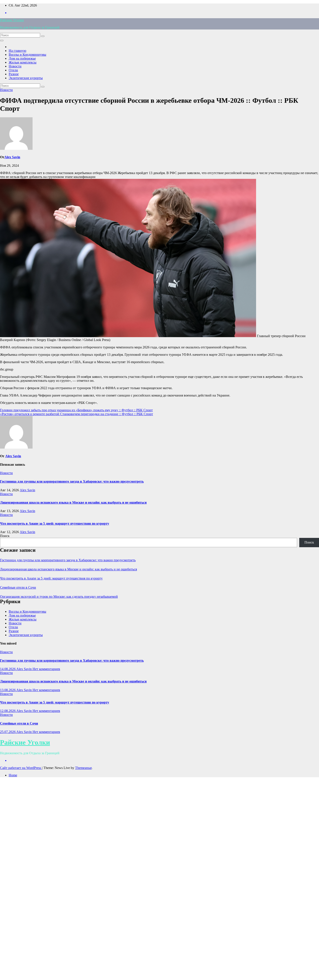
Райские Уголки (12, 20)
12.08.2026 (8, 711)
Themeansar (83, 768)
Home (13, 775)
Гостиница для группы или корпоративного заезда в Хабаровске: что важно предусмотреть (72, 481)
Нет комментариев (46, 669)
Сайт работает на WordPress (21, 768)
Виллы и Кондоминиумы (27, 54)
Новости (15, 66)
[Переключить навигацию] (1, 40)
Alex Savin (12, 157)
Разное (14, 74)
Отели (13, 70)
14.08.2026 (8, 669)
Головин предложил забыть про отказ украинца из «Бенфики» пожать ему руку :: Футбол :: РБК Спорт (76, 410)
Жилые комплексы (22, 62)
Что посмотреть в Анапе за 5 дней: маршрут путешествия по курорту (54, 523)
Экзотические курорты (26, 78)
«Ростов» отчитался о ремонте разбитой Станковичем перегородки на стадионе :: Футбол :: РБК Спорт (76, 414)
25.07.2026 (8, 732)
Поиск (5, 536)
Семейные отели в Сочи (18, 587)
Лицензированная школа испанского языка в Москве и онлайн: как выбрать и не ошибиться (73, 502)
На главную (17, 50)
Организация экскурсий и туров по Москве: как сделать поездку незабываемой (59, 596)
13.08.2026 (8, 690)
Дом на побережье (22, 58)
